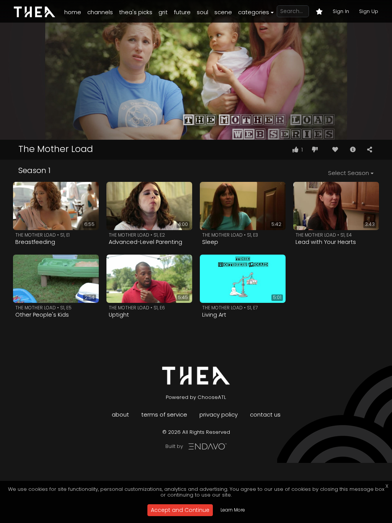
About (120, 414)
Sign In (341, 11)
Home (72, 12)
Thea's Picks (135, 12)
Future (182, 12)
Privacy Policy (218, 414)
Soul (202, 12)
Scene (223, 12)
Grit (163, 12)
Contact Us (265, 414)
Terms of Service (164, 414)
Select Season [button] (348, 173)
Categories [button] (253, 12)
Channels (100, 12)
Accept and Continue (180, 510)
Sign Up (368, 11)
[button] (352, 150)
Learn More (232, 510)
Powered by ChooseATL (196, 397)
